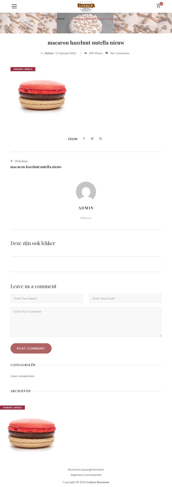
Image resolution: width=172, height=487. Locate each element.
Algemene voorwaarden (86, 474)
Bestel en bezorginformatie (86, 469)
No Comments (120, 53)
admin (49, 53)
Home (61, 18)
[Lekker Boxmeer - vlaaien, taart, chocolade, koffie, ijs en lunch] (85, 6)
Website (86, 218)
